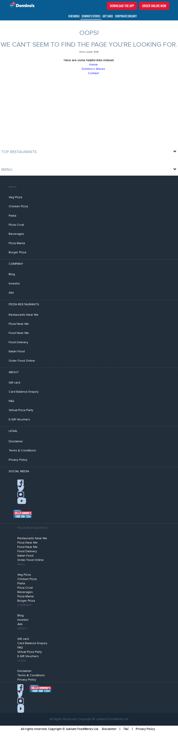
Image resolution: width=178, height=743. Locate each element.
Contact (93, 73)
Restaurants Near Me (23, 314)
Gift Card (107, 16)
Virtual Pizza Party (21, 410)
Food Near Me (19, 333)
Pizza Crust (16, 224)
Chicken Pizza (18, 206)
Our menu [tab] (73, 16)
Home (93, 64)
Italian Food (17, 351)
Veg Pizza (15, 197)
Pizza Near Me (19, 323)
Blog (12, 274)
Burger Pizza (17, 252)
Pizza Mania (17, 243)
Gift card (14, 382)
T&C (126, 729)
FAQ (11, 401)
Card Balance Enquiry (24, 391)
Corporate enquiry (126, 16)
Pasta (12, 215)
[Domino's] (21, 4)
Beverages (16, 233)
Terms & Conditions (22, 450)
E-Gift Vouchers (19, 419)
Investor (14, 283)
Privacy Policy (18, 459)
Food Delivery (18, 342)
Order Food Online (22, 360)
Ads (11, 292)
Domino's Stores (91, 16)
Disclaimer (16, 441)
